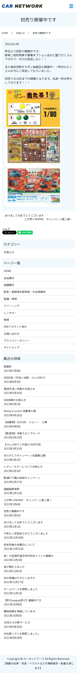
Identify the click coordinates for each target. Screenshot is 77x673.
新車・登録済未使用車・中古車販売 (25, 292)
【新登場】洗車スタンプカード (22, 433)
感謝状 (8, 366)
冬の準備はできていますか (19, 578)
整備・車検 (10, 299)
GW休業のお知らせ (15, 400)
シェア (6, 228)
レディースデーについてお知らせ (23, 466)
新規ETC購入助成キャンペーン (22, 478)
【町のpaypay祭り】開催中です (22, 600)
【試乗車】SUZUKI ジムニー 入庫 (25, 422)
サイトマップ (11, 347)
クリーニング (11, 306)
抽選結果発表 (11, 489)
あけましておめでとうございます (24, 215)
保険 (6, 320)
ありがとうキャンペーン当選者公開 (24, 455)
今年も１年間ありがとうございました (26, 533)
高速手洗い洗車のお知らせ (19, 389)
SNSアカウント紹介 (15, 326)
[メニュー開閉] (71, 6)
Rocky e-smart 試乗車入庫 (20, 411)
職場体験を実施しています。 (21, 611)
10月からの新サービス (17, 622)
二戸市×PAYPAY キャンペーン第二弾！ (48, 219)
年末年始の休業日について (19, 544)
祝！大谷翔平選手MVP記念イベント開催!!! (28, 556)
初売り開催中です (14, 511)
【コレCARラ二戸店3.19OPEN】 (23, 444)
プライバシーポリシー (17, 340)
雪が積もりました (14, 567)
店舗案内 (9, 285)
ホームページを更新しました (21, 589)
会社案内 (9, 278)
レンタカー (10, 313)
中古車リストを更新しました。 (22, 633)
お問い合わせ (11, 333)
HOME (5, 32)
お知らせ (20, 32)
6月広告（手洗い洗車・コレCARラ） (25, 377)
